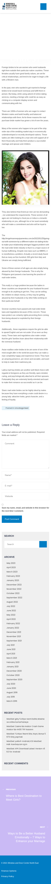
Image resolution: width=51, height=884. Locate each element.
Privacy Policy (7, 876)
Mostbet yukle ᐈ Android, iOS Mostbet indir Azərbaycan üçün (24, 743)
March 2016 (12, 701)
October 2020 (13, 675)
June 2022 (11, 610)
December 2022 (14, 584)
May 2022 (11, 614)
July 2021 (11, 645)
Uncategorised (21, 408)
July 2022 (11, 606)
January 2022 (13, 627)
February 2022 (13, 623)
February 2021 (13, 662)
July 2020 (11, 683)
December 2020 (14, 671)
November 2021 (14, 636)
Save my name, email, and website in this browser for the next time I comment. (25, 509)
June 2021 (11, 649)
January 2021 (13, 666)
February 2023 (13, 576)
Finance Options (8, 871)
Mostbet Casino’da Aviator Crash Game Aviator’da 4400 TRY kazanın (25, 728)
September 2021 (14, 640)
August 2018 (12, 692)
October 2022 (13, 593)
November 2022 (14, 589)
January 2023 (13, 580)
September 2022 (14, 597)
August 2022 (12, 602)
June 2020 (11, 688)
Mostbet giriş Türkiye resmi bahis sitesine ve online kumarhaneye (25, 720)
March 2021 (12, 658)
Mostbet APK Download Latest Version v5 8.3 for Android (26, 750)
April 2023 (11, 567)
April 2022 (11, 619)
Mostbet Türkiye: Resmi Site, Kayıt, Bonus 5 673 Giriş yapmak (26, 735)
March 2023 (12, 571)
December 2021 (14, 632)
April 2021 (11, 653)
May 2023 (11, 563)
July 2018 (11, 696)
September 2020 (14, 679)
